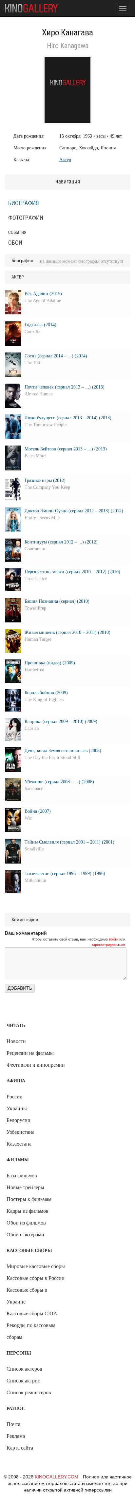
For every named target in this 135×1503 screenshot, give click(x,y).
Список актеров (24, 1369)
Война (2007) (38, 811)
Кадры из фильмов (27, 1211)
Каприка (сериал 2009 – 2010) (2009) (61, 721)
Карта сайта (20, 1448)
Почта (13, 1424)
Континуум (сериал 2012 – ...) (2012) (61, 542)
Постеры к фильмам (29, 1199)
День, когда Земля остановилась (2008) (63, 750)
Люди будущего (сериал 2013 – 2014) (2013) (68, 417)
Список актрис (23, 1380)
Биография (23, 203)
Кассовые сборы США (32, 1313)
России (15, 1096)
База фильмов (22, 1175)
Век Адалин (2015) (43, 293)
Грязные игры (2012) (45, 480)
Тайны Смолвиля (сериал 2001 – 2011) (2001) (69, 842)
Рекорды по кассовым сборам (31, 1331)
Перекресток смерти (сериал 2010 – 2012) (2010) (72, 571)
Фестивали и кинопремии (36, 1065)
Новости (16, 1041)
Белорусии (18, 1120)
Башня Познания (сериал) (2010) (57, 601)
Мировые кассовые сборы (36, 1266)
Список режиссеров (29, 1392)
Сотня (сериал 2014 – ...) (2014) (56, 355)
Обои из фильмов (26, 1223)
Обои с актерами (25, 1234)
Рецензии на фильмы (30, 1053)
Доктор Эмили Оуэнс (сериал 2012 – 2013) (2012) (74, 510)
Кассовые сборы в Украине (27, 1295)
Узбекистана (20, 1132)
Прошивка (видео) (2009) (50, 662)
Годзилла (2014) (40, 324)
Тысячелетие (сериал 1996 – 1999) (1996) (65, 873)
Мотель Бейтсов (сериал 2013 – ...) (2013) (66, 449)
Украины (17, 1108)
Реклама (16, 1436)
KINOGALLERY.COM (56, 1476)
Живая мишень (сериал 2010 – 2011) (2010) (67, 632)
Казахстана (19, 1144)
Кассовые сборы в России (36, 1278)
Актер (65, 159)
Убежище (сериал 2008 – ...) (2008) (59, 781)
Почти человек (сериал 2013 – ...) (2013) (65, 387)
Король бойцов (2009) (46, 692)
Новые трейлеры (25, 1187)
